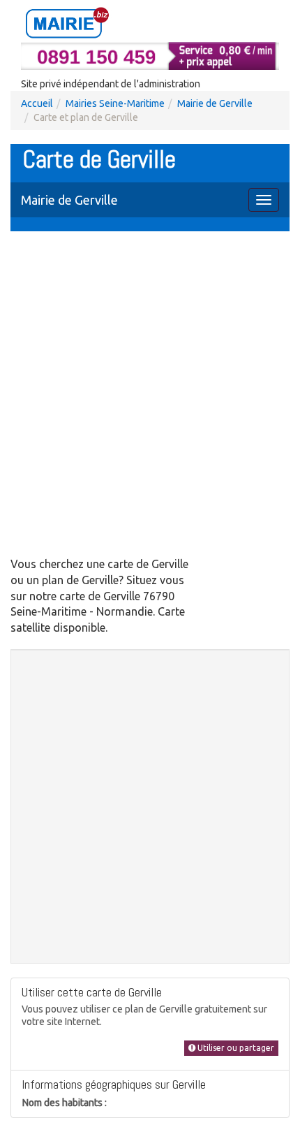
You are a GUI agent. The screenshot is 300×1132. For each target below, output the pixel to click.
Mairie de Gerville (215, 103)
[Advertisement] (150, 395)
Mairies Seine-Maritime (115, 103)
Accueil (37, 103)
